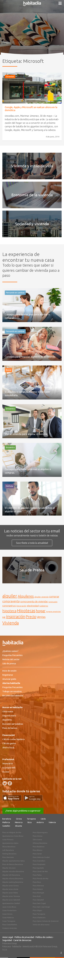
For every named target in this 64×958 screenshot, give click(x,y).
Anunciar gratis (9, 679)
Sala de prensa (9, 663)
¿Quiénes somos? (10, 651)
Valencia (52, 822)
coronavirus (9, 605)
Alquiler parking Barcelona (12, 882)
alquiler (9, 596)
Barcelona (6, 819)
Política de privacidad (24, 937)
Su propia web (8, 767)
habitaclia (16, 946)
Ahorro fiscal (8, 747)
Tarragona (31, 819)
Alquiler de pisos (8, 868)
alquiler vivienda (41, 597)
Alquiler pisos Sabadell (11, 900)
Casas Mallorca (8, 917)
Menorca (18, 822)
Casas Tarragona (8, 921)
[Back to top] (57, 951)
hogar (40, 611)
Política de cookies (44, 937)
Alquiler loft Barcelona (11, 875)
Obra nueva (7, 711)
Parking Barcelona (9, 854)
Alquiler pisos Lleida (10, 889)
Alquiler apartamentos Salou (13, 861)
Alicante (18, 826)
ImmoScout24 (29, 946)
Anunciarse (7, 763)
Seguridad (7, 940)
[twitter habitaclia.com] (4, 783)
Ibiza (30, 822)
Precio (31, 616)
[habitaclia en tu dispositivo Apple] (13, 800)
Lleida (43, 819)
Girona (19, 819)
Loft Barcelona (8, 850)
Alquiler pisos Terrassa (11, 896)
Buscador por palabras (12, 724)
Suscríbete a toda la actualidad (32, 543)
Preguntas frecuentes (12, 655)
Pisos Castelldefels (9, 925)
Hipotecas (26, 610)
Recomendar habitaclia (12, 695)
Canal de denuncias (22, 940)
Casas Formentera (9, 910)
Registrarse (7, 675)
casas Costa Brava (9, 907)
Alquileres (26, 596)
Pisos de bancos (9, 728)
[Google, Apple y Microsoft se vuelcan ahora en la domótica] (32, 88)
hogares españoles (53, 611)
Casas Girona (7, 914)
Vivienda (10, 622)
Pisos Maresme (8, 857)
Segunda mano (9, 715)
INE (4, 617)
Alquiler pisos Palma (10, 893)
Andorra (40, 822)
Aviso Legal (7, 937)
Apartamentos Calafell (11, 903)
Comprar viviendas (9, 928)
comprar (54, 596)
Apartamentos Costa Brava (12, 836)
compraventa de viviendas (34, 601)
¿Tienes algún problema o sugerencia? (22, 811)
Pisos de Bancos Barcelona (12, 864)
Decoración (21, 606)
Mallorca (6, 822)
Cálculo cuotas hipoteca (13, 739)
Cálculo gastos (9, 743)
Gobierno (43, 606)
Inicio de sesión (9, 671)
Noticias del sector (10, 659)
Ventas (41, 617)
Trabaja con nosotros (12, 691)
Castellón (6, 826)
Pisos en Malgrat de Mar (11, 832)
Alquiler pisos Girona (10, 886)
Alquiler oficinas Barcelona (12, 878)
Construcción (52, 602)
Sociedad (10, 76)
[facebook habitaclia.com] (10, 783)
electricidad (33, 605)
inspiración (15, 616)
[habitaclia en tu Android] (33, 800)
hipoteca (9, 611)
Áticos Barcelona (8, 847)
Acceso (5, 772)
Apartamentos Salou (10, 843)
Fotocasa (6, 946)
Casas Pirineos (7, 839)
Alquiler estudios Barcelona (13, 871)
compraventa (11, 601)
